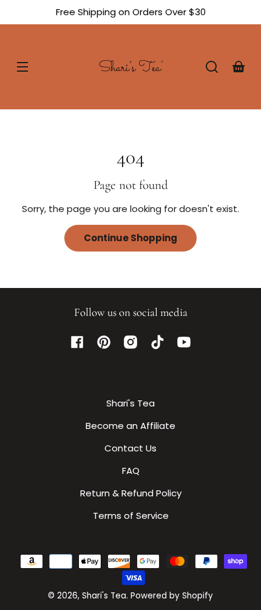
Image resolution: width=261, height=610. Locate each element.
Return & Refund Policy (130, 493)
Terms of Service (131, 515)
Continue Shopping (130, 237)
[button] (211, 66)
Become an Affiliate (130, 425)
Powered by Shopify (171, 595)
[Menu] (22, 66)
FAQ (131, 470)
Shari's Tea (130, 403)
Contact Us (130, 448)
